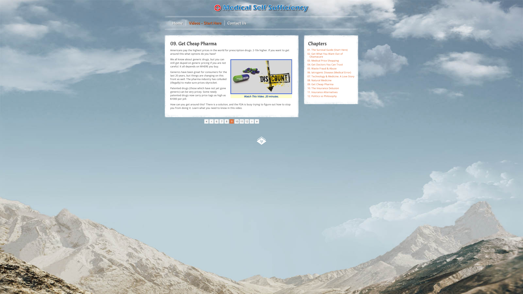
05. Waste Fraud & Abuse (322, 68)
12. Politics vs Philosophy (322, 96)
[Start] (206, 121)
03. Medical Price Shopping (323, 60)
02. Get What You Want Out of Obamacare (325, 55)
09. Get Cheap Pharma (320, 84)
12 (246, 121)
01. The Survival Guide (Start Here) (327, 49)
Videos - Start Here (205, 23)
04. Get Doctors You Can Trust (325, 64)
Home (178, 23)
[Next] (252, 121)
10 (236, 121)
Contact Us (236, 23)
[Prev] (211, 121)
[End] (257, 121)
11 (241, 121)
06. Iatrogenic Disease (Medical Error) (329, 72)
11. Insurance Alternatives (322, 92)
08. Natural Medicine (319, 80)
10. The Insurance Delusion (323, 88)
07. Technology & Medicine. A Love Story (330, 76)
